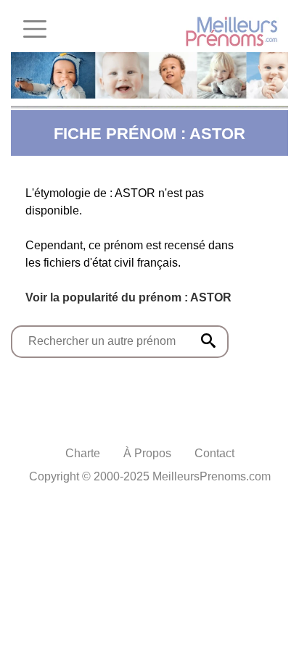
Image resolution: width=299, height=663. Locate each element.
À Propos (147, 453)
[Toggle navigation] (35, 29)
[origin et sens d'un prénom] (208, 341)
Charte (82, 453)
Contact (214, 453)
